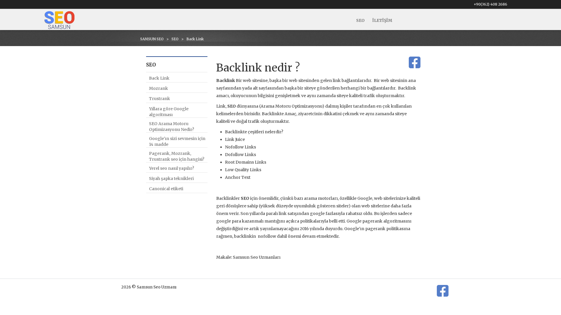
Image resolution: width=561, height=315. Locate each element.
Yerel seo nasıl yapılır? (171, 168)
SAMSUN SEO (152, 39)
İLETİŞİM (382, 20)
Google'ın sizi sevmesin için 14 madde (177, 141)
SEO (360, 20)
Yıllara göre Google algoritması (168, 111)
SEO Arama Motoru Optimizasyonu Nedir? (171, 126)
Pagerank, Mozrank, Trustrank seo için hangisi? (176, 156)
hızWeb (442, 299)
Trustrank (159, 98)
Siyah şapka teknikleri (171, 178)
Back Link (159, 78)
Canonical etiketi (166, 188)
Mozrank (158, 88)
